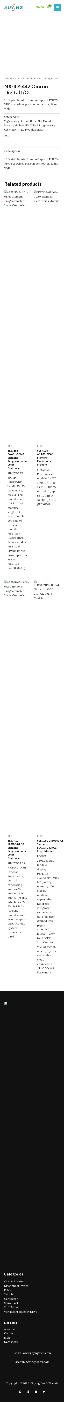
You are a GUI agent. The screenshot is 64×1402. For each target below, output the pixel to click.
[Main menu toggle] (57, 7)
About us (9, 1329)
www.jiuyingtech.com (37, 1353)
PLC (17, 78)
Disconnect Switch (16, 1285)
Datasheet (11, 1341)
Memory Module (14, 125)
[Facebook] (36, 1391)
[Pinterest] (28, 1391)
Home (8, 78)
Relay (7, 1290)
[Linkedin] (20, 1391)
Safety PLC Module (23, 129)
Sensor (39, 129)
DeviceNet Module (41, 121)
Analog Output (20, 121)
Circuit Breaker (14, 1281)
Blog (7, 1337)
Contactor (11, 1298)
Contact (9, 1333)
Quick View (17, 439)
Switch (8, 1294)
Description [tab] (12, 151)
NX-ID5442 (31, 125)
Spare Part (11, 1303)
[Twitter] (44, 1391)
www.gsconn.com (37, 1361)
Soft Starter (12, 1307)
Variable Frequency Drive (20, 1311)
